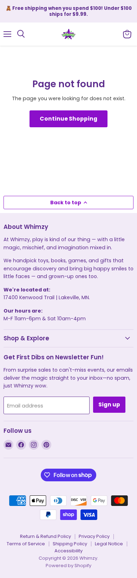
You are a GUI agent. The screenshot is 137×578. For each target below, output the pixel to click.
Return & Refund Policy (45, 536)
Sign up (109, 404)
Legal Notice (109, 543)
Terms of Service (26, 543)
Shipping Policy (70, 543)
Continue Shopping (68, 119)
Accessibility (68, 550)
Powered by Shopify (68, 565)
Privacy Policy (94, 536)
